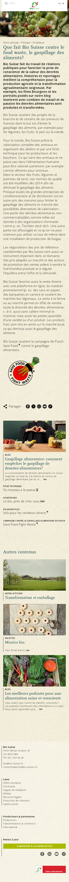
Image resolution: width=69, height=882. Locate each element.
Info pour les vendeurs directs (24, 513)
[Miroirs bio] (34, 628)
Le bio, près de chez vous (21, 501)
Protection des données (16, 800)
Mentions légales (12, 797)
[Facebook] (28, 406)
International (10, 827)
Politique (25, 42)
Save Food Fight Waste (19, 524)
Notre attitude (11, 42)
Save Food (10, 346)
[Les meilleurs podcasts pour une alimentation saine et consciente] (34, 683)
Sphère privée (10, 804)
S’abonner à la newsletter (34, 846)
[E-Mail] (45, 406)
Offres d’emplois (12, 782)
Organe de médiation (14, 789)
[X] (33, 406)
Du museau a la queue (19, 490)
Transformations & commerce (19, 823)
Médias (7, 793)
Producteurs (10, 820)
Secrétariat (9, 786)
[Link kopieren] (50, 406)
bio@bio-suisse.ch (13, 763)
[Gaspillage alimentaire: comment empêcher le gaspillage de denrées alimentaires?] (34, 450)
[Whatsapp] (39, 406)
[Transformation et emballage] (34, 580)
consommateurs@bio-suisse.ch (20, 766)
